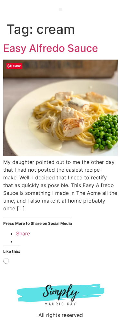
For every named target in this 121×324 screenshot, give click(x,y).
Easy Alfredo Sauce (50, 48)
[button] (60, 9)
